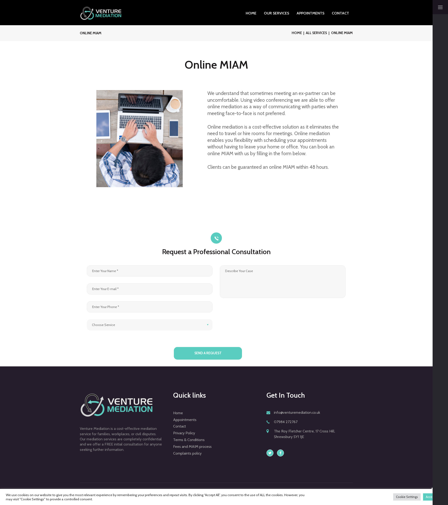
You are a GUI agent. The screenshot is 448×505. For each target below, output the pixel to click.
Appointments (184, 419)
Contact (179, 426)
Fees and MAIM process (192, 446)
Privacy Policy (184, 433)
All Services (316, 33)
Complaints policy (187, 453)
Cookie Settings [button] (407, 497)
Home (297, 33)
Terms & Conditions (189, 440)
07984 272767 (286, 422)
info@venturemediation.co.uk (297, 412)
